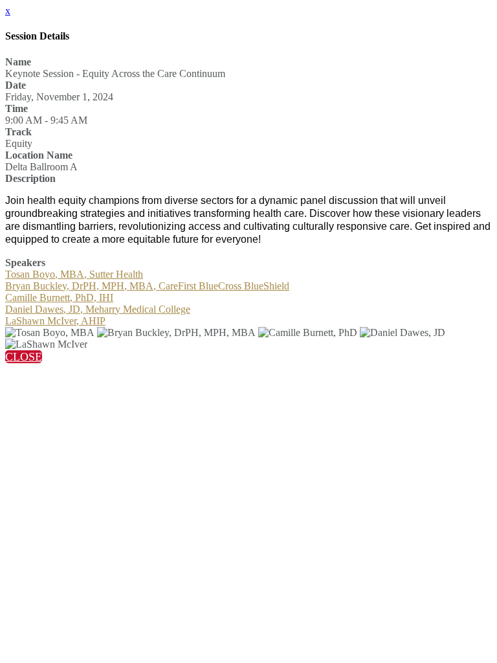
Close (23, 356)
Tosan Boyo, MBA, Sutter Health (74, 274)
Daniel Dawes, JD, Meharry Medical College (97, 309)
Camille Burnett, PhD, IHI (59, 297)
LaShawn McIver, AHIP (55, 320)
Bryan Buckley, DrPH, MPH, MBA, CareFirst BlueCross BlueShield (147, 285)
